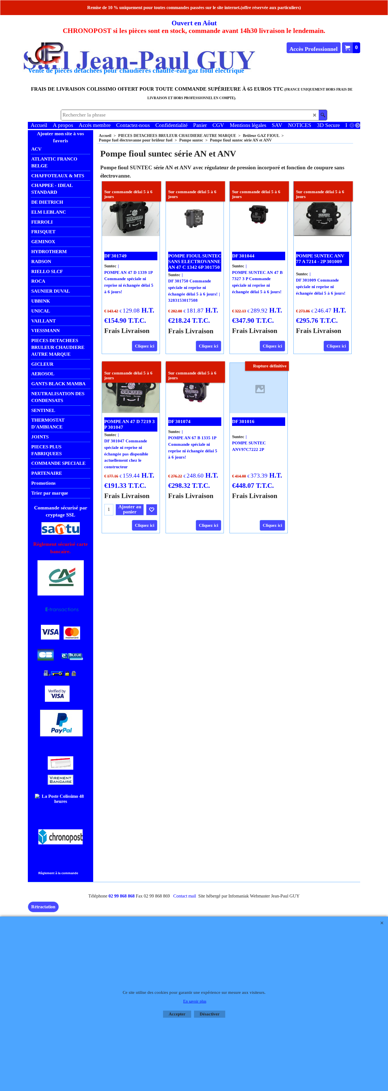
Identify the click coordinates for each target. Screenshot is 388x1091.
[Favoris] (151, 509)
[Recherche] (323, 115)
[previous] (351, 125)
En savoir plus (194, 1001)
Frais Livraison (126, 330)
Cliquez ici (144, 346)
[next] (357, 125)
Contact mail (184, 896)
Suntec (110, 266)
